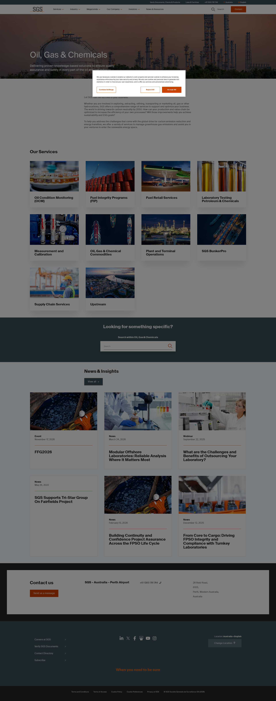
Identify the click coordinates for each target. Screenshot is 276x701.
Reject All (150, 90)
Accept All (171, 90)
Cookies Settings (106, 90)
